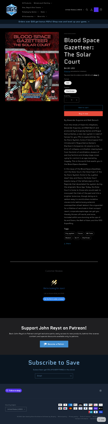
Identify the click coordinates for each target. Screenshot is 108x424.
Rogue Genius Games (70, 33)
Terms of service (85, 416)
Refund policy (62, 416)
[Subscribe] (70, 375)
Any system (69, 233)
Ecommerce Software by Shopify (45, 416)
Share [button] (68, 243)
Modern (68, 238)
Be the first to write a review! (54, 299)
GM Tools (89, 233)
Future (80, 233)
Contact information (81, 418)
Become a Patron (56, 344)
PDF (67, 83)
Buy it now (83, 114)
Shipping (67, 71)
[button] (43, 3)
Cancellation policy (96, 418)
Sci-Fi (77, 238)
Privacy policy (73, 416)
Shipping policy (98, 416)
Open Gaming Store (28, 416)
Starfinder (70, 91)
